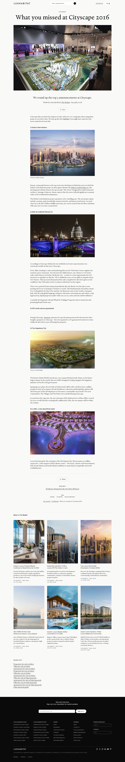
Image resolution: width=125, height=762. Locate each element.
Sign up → (81, 711)
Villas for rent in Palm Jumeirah (25, 682)
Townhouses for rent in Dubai (41, 737)
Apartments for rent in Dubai (24, 676)
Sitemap (16, 757)
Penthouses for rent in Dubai (41, 732)
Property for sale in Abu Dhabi (21, 727)
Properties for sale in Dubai (24, 664)
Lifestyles (56, 732)
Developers (56, 727)
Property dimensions (99, 722)
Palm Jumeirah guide (21, 687)
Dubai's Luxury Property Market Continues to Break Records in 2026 (26, 567)
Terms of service (78, 737)
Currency (96, 729)
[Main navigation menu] (108, 3)
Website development (80, 732)
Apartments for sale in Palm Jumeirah (27, 680)
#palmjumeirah (70, 497)
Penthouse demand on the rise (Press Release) (62, 489)
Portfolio (23, 757)
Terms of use (77, 740)
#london (60, 497)
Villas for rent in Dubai (22, 673)
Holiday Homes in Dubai (40, 729)
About (75, 724)
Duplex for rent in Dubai (40, 727)
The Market (65, 102)
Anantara (47, 317)
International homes (58, 729)
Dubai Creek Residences (79, 187)
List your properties (79, 729)
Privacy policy (77, 735)
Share (63, 109)
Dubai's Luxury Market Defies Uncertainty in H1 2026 (57, 633)
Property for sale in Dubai (20, 732)
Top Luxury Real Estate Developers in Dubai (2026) (90, 567)
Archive (30, 757)
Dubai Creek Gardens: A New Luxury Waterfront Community (91, 633)
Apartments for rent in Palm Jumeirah (28, 685)
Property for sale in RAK (20, 735)
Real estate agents (58, 740)
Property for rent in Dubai (40, 735)
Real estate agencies (59, 737)
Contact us (76, 727)
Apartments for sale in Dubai (24, 669)
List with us (99, 3)
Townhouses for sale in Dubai (21, 737)
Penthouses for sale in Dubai (21, 729)
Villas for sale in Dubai (22, 666)
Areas (55, 724)
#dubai (52, 497)
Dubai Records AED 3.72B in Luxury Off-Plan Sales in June (57, 567)
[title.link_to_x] (97, 749)
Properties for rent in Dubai (24, 671)
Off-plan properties (58, 735)
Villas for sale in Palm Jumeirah (25, 678)
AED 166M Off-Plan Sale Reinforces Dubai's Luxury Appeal (25, 633)
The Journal (46, 501)
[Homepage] (22, 3)
